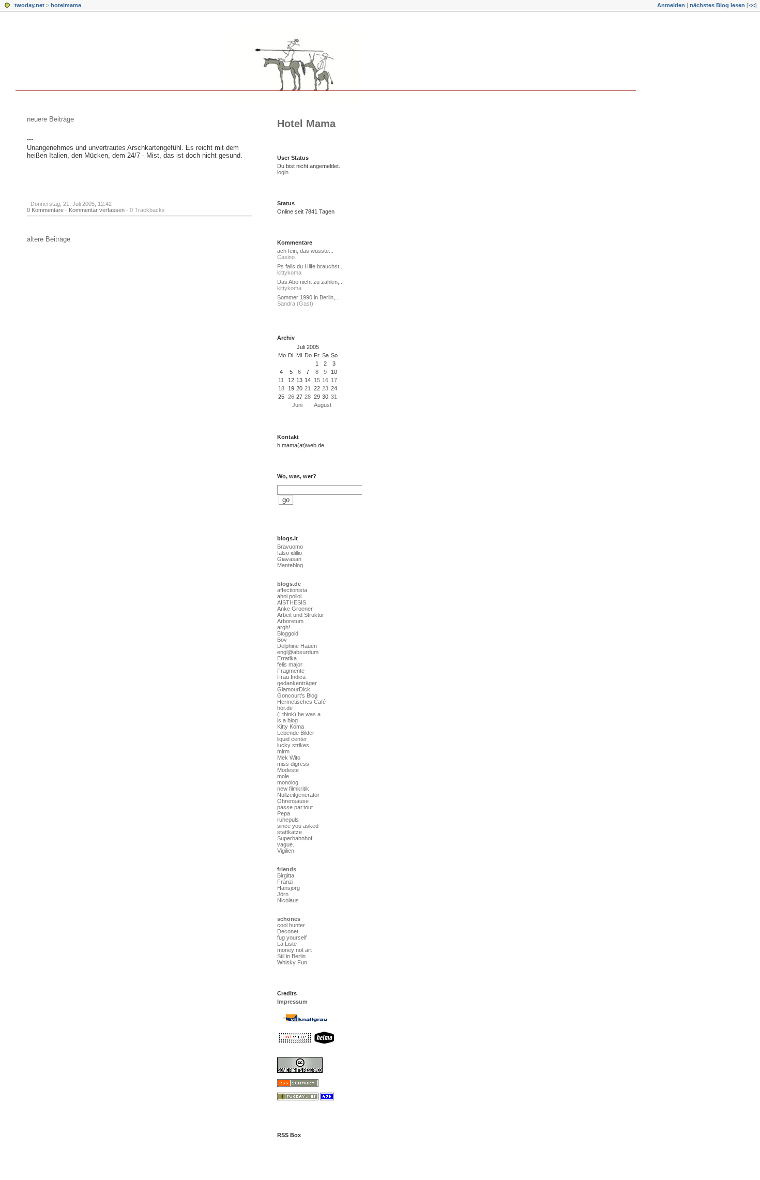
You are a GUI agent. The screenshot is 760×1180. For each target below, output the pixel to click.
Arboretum (290, 621)
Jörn (282, 894)
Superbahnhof (294, 838)
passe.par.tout (295, 807)
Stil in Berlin (291, 956)
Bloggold (287, 633)
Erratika (287, 658)
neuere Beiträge (50, 119)
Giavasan (289, 559)
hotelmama (66, 5)
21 (308, 388)
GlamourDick (293, 689)
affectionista (292, 590)
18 (281, 388)
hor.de (285, 708)
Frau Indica (291, 677)
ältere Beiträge (48, 239)
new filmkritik (293, 788)
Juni (297, 405)
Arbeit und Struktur (300, 615)
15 (317, 380)
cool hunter (291, 925)
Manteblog (290, 565)
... (30, 137)
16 (325, 380)
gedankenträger (297, 683)
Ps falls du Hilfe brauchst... (310, 266)
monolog (287, 782)
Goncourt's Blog (297, 695)
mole (283, 776)
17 (334, 380)
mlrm (283, 751)
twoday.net (29, 5)
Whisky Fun (292, 962)
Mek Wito (288, 757)
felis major (289, 664)
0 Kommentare (45, 210)
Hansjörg (288, 888)
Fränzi (285, 882)
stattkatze (289, 832)
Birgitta (285, 875)
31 (334, 397)
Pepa (283, 813)
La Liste (287, 944)
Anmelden (671, 5)
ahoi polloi (289, 596)
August (322, 405)
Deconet (287, 931)
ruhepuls (288, 819)
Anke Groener (295, 609)
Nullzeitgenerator (298, 795)
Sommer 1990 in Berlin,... (308, 297)
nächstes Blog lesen (717, 5)
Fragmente (291, 671)
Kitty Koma (290, 726)
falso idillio (289, 553)
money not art (294, 950)
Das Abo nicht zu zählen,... (310, 282)
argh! (283, 627)
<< (752, 5)
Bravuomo (290, 546)
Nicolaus (288, 900)
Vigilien (285, 851)
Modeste (288, 770)
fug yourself (292, 937)
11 (281, 380)
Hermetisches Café (301, 702)
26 (291, 397)
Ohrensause (293, 801)
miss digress (293, 764)
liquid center (292, 739)
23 (325, 388)
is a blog (287, 720)
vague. (285, 844)
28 (308, 397)
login (282, 172)
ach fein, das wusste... (305, 251)
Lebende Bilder (295, 733)
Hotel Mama (306, 123)
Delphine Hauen (297, 646)
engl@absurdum (297, 652)
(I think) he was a (299, 714)
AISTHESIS (291, 602)
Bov (282, 640)
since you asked (297, 826)
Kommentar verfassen (97, 210)
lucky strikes (293, 745)
